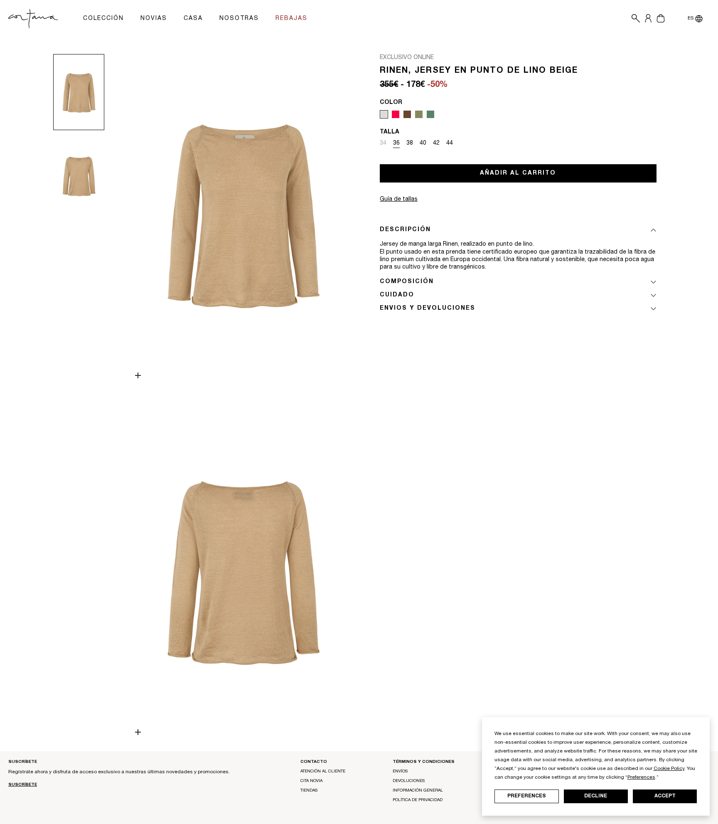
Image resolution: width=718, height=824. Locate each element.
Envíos (400, 772)
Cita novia (311, 781)
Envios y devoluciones (427, 308)
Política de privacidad (418, 800)
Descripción (405, 230)
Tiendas (308, 791)
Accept (665, 796)
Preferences (526, 796)
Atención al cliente (322, 772)
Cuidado (397, 295)
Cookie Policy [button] (669, 768)
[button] (633, 18)
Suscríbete (22, 785)
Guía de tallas (399, 199)
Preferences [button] (641, 777)
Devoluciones (409, 781)
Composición (407, 282)
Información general (418, 791)
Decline (595, 796)
